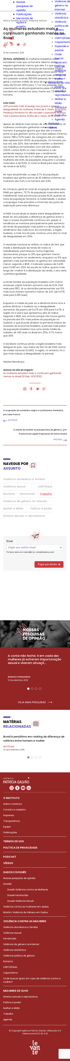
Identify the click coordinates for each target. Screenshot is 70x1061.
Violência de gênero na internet (25, 501)
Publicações (24, 14)
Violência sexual (14, 486)
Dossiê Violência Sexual (20, 901)
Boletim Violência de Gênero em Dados (25, 912)
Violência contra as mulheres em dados (26, 906)
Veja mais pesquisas (32, 702)
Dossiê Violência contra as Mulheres (27, 889)
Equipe (7, 826)
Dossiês (7, 883)
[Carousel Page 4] (40, 689)
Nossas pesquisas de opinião (24, 6)
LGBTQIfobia (10, 967)
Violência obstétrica (14, 950)
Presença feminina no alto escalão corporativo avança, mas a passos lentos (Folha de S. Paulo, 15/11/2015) (34, 114)
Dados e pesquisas (19, 676)
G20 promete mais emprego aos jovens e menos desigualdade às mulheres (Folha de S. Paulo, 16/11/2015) (34, 108)
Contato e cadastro (14, 809)
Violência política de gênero (61, 26)
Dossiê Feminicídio (17, 895)
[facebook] (10, 34)
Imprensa (8, 815)
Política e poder (41, 508)
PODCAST (9, 857)
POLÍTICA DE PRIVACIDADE (20, 848)
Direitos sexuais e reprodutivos (24, 515)
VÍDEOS (8, 863)
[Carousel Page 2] (32, 689)
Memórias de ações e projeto (24, 22)
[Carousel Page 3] (36, 689)
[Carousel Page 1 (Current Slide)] (28, 689)
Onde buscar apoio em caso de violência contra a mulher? (61, 66)
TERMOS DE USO (13, 841)
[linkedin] (11, 43)
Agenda (60, 119)
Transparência (11, 821)
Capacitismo (10, 972)
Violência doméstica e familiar (24, 479)
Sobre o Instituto (12, 804)
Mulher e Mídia (13, 508)
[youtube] (11, 39)
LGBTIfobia (45, 486)
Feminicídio (27, 493)
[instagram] (11, 30)
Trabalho (60, 115)
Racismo (60, 34)
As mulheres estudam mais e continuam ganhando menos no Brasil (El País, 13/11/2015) (32, 375)
